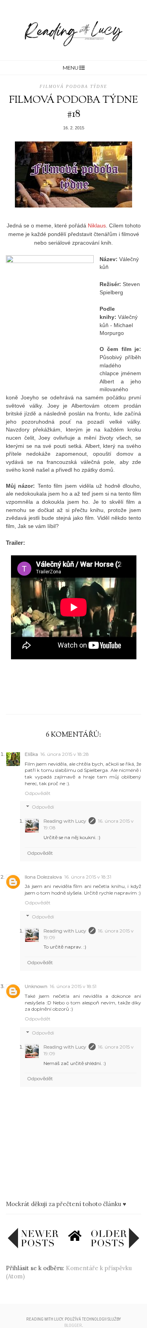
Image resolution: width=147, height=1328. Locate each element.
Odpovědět (38, 793)
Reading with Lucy (65, 821)
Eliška (31, 754)
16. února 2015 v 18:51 (73, 986)
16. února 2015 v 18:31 (87, 877)
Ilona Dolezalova (43, 877)
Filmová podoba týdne (73, 86)
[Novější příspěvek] (33, 1246)
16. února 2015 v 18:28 (64, 754)
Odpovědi (43, 807)
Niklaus (97, 225)
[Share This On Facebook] (58, 695)
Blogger (73, 1325)
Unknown (36, 986)
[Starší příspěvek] (115, 1246)
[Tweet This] (73, 695)
